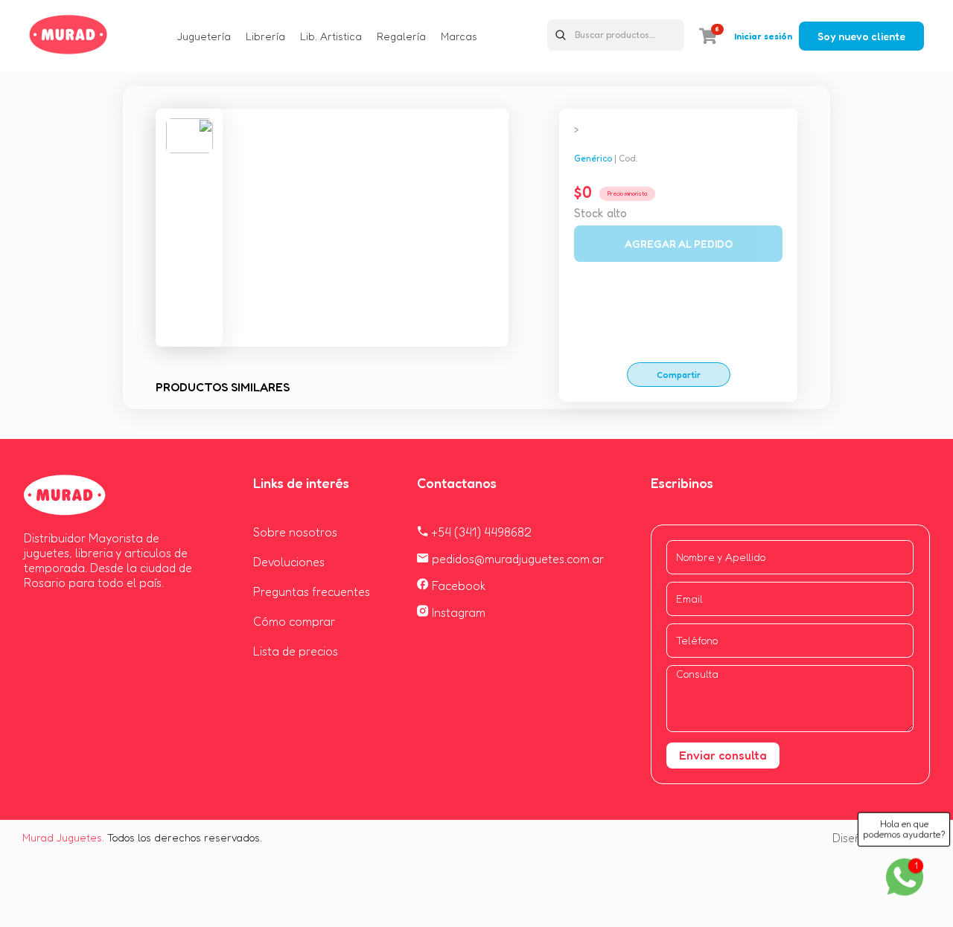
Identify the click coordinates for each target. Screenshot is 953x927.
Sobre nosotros (295, 532)
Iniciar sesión (763, 36)
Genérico (593, 158)
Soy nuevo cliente (861, 36)
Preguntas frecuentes (311, 591)
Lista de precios (295, 651)
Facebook (457, 585)
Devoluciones (289, 561)
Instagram (457, 612)
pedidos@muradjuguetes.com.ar (516, 558)
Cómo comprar (294, 621)
